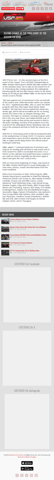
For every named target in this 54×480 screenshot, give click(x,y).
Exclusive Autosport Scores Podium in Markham (24, 219)
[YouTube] (42, 8)
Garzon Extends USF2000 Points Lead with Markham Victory (28, 235)
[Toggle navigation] (47, 17)
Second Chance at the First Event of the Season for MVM (20, 45)
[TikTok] (50, 8)
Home (3, 43)
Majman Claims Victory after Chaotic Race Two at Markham (28, 227)
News (10, 43)
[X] (37, 8)
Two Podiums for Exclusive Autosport (21, 243)
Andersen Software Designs (27, 457)
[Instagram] (46, 8)
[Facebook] (33, 8)
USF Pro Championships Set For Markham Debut (24, 251)
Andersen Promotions (16, 455)
